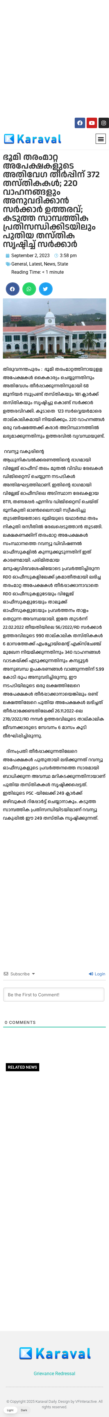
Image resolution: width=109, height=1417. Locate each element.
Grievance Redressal (54, 1373)
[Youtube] (92, 123)
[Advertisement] (54, 57)
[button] (101, 139)
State (62, 264)
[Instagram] (104, 123)
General (19, 264)
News (49, 264)
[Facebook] (80, 123)
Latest (35, 264)
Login (99, 973)
